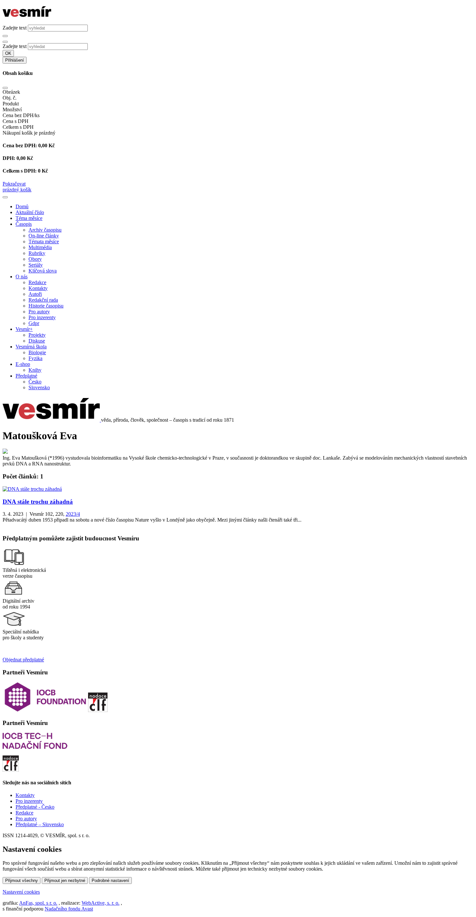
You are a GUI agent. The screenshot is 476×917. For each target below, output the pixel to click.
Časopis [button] (24, 224)
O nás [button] (22, 276)
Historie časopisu (45, 305)
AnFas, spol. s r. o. (38, 903)
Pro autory (39, 311)
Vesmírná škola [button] (31, 346)
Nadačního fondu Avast (69, 908)
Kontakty (38, 288)
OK (8, 53)
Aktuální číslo (30, 212)
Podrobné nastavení (110, 880)
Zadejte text (15, 27)
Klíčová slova (42, 270)
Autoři (35, 294)
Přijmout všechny (21, 880)
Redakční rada (43, 300)
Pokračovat (14, 184)
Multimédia (40, 247)
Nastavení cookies (21, 892)
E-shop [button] (23, 364)
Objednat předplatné (23, 659)
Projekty (37, 335)
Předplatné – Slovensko (40, 824)
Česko (34, 381)
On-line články (43, 235)
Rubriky (36, 253)
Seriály (35, 265)
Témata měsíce (43, 241)
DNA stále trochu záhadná (38, 501)
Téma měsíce (29, 218)
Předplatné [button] (26, 376)
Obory (35, 259)
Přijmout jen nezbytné (64, 880)
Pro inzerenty (42, 317)
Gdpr (33, 323)
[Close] (5, 88)
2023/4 (73, 514)
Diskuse (36, 341)
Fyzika (35, 358)
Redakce (37, 282)
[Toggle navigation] (5, 197)
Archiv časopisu (45, 230)
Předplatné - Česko (35, 807)
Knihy (34, 370)
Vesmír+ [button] (24, 329)
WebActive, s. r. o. (100, 903)
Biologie (37, 352)
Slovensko (39, 387)
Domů (22, 206)
